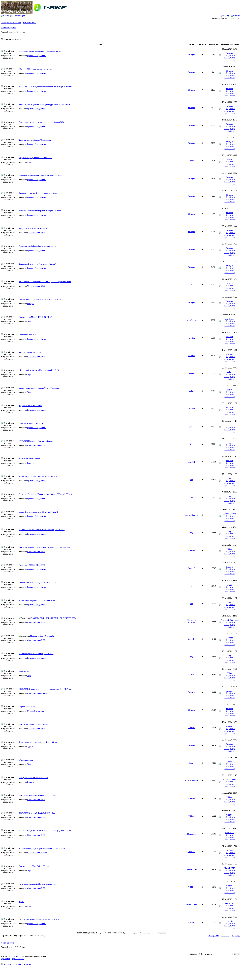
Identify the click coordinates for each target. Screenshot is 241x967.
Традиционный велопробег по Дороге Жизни (38, 742)
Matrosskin (191, 834)
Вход (6, 16)
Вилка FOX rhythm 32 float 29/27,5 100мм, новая (39, 388)
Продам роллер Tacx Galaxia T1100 (34, 866)
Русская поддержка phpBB (12, 959)
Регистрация (19, 16)
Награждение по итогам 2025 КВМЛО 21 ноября (40, 299)
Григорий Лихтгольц (191, 621)
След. (237, 935)
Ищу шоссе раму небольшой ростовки (35, 158)
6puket (191, 161)
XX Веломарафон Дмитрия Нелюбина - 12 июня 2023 (42, 848)
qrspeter (191, 356)
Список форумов (8, 28)
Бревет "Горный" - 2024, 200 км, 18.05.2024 (37, 583)
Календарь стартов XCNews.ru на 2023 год (37, 884)
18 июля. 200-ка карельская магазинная (35, 69)
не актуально (24, 671)
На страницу (214, 935)
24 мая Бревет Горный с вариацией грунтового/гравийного (44, 104)
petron (191, 426)
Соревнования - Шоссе (37, 693)
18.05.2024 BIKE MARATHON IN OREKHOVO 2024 (53, 618)
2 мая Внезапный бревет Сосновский (35, 140)
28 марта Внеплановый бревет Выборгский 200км (40, 211)
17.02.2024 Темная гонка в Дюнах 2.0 (35, 724)
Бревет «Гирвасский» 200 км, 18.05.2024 (36, 654)
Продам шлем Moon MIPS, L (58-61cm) (35, 317)
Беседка (30, 304)
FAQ (226, 16)
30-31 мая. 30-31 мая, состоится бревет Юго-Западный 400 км (45, 87)
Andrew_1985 (191, 905)
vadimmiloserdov (191, 781)
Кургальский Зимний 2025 (30, 406)
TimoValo (191, 692)
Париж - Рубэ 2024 (27, 707)
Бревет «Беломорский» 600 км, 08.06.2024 (37, 600)
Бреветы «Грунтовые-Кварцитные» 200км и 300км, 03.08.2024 (45, 494)
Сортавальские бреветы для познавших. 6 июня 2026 (41, 122)
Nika (191, 444)
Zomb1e (191, 639)
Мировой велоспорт (36, 711)
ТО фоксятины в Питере (29, 459)
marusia (191, 922)
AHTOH (191, 550)
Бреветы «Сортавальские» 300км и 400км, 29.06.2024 (42, 530)
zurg (191, 480)
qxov (192, 586)
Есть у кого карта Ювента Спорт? (33, 778)
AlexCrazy (191, 320)
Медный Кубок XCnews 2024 (42, 636)
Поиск (237, 16)
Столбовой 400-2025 (27, 335)
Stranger (191, 54)
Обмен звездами (26, 760)
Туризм (30, 746)
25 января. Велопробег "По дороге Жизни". (37, 264)
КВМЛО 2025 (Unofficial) (30, 352)
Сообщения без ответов (11, 23)
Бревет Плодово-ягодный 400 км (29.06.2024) (38, 512)
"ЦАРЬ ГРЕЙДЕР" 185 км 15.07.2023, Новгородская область (45, 831)
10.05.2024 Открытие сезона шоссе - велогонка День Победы (45, 689)
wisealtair (191, 338)
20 (233, 935)
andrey (191, 373)
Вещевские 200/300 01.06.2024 (32, 565)
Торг (29, 162)
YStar (191, 674)
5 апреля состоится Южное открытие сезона (38, 193)
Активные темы (29, 23)
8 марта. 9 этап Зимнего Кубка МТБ (34, 228)
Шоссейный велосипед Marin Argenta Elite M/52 (39, 370)
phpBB (14, 956)
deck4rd (191, 462)
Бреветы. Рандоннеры (36, 56)
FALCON (191, 285)
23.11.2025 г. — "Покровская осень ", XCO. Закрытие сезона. (45, 282)
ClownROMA (191, 869)
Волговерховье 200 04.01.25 (31, 423)
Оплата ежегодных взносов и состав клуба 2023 (39, 919)
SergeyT (191, 568)
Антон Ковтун (191, 515)
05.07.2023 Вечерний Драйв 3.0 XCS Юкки (37, 813)
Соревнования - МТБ (36, 233)
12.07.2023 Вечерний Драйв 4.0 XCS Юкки (37, 795)
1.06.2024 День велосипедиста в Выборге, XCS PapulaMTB (44, 547)
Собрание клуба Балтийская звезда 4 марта (37, 246)
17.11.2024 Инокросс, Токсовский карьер (36, 441)
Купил (21, 902)
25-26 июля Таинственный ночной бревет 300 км (40, 51)
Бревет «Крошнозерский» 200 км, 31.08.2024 (38, 476)
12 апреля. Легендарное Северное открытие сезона (41, 175)
